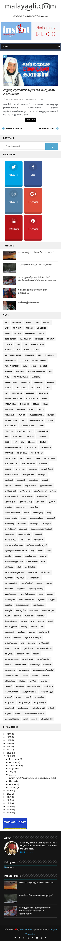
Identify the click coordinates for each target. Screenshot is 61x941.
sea (22, 442)
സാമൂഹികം (39, 697)
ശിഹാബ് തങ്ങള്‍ (11, 692)
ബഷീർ (7, 616)
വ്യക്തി (8, 686)
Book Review (10, 339)
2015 (9, 793)
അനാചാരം (20, 469)
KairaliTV (35, 377)
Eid (39, 355)
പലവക (50, 594)
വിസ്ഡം (32, 681)
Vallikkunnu (49, 458)
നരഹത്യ (9, 589)
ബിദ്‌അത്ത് (29, 616)
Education (29, 355)
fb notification (12, 366)
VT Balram (43, 464)
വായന (25, 675)
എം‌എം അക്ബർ (11, 496)
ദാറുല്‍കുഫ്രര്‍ (11, 583)
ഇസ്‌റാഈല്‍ (25, 491)
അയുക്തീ (21, 480)
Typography (10, 458)
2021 (9, 743)
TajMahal (9, 453)
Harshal (8, 371)
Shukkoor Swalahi (13, 447)
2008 (9, 809)
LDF (6, 393)
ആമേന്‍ (18, 485)
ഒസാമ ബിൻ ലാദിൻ (12, 513)
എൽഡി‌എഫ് (10, 502)
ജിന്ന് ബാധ (9, 567)
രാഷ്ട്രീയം (9, 654)
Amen (7, 328)
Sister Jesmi (31, 447)
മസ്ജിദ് (34, 627)
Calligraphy (25, 339)
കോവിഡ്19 (38, 540)
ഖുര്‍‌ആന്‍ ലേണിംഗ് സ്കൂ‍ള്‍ (36, 545)
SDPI (15, 442)
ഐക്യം (8, 507)
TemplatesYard (27, 929)
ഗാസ (40, 551)
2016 (9, 790)
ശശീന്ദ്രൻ (48, 686)
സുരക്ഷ (8, 713)
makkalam (30, 393)
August (12, 768)
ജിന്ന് (43, 561)
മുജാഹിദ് (17, 637)
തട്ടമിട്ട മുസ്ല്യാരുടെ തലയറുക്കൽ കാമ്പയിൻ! (32, 778)
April (11, 774)
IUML (7, 377)
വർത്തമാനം (24, 670)
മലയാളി (23, 627)
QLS (31, 431)
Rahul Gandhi (42, 431)
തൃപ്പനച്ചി (19, 578)
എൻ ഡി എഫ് (27, 496)
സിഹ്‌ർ (51, 708)
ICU (50, 371)
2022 (9, 740)
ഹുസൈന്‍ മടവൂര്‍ (12, 719)
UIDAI (29, 458)
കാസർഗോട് (10, 529)
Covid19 (8, 344)
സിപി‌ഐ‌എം (23, 708)
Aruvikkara (30, 333)
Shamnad (42, 442)
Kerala (8, 388)
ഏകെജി (51, 502)
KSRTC (47, 388)
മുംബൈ (31, 643)
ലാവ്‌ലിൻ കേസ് (23, 654)
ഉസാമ (53, 491)
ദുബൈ (39, 583)
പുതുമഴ (41, 599)
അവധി (45, 480)
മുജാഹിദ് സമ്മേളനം (33, 637)
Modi (41, 409)
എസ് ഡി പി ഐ (25, 502)
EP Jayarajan (10, 361)
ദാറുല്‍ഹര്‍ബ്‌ (26, 583)
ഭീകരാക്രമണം (11, 621)
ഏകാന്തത (40, 502)
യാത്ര (16, 648)
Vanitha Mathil (11, 464)
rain (7, 437)
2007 (9, 812)
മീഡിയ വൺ (44, 632)
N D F (23, 420)
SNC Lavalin (46, 447)
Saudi (7, 442)
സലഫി (28, 697)
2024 (9, 734)
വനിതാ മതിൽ (20, 665)
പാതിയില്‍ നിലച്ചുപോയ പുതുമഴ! (35, 264)
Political (9, 431)
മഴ (42, 627)
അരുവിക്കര (33, 480)
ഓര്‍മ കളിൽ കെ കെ (28, 302)
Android (29, 328)
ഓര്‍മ (26, 513)
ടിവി (18, 567)
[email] (37, 937)
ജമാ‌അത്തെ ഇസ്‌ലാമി (14, 561)
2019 (9, 749)
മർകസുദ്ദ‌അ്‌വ (11, 627)
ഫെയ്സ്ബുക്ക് (48, 610)
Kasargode (38, 382)
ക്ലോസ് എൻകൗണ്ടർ (14, 545)
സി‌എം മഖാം (10, 703)
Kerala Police (21, 388)
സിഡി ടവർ (9, 708)
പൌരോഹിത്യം (22, 605)
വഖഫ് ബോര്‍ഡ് (43, 659)
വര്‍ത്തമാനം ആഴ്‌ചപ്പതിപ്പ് (43, 670)
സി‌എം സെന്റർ (40, 703)
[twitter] (15, 937)
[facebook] (19, 937)
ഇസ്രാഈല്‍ (10, 491)
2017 (9, 756)
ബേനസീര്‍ (41, 616)
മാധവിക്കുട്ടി (9, 632)
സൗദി (17, 713)
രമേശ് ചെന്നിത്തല (44, 648)
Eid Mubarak (50, 355)
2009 (9, 806)
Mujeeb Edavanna (36, 415)
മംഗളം (24, 621)
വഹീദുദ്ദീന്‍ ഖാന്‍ (11, 675)
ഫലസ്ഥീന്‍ (33, 610)
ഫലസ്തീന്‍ (8, 610)
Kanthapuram (11, 382)
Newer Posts (14, 128)
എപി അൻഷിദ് (42, 496)
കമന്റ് (48, 513)
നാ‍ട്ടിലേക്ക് (21, 589)
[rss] (32, 937)
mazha (44, 399)
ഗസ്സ (32, 551)
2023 (9, 737)
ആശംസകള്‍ (30, 485)
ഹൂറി (25, 719)
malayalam (43, 393)
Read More (30, 119)
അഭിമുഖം (42, 475)
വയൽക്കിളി (34, 665)
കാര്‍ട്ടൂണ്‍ (47, 523)
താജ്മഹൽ (32, 572)
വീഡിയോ (44, 681)
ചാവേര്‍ (18, 556)
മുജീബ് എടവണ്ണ (11, 643)
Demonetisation (12, 350)
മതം (32, 621)
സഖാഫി (8, 697)
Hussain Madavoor (36, 371)
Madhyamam (17, 393)
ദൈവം (49, 583)
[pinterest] (45, 937)
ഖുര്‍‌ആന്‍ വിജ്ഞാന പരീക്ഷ (16, 551)
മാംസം (32, 632)
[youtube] (41, 937)
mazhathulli (10, 404)
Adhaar (29, 323)
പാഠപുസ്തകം (10, 599)
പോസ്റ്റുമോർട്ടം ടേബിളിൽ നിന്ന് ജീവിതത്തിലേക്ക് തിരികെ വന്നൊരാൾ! (37, 279)
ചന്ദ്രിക (8, 556)
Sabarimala (43, 437)
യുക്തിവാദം (28, 648)
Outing (50, 420)
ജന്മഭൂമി (43, 556)
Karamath (25, 382)
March (12, 781)
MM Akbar (21, 409)
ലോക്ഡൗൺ (27, 659)
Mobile (32, 409)
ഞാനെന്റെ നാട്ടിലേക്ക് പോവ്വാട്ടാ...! (36, 252)
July (11, 771)
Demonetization (31, 350)
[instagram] (28, 937)
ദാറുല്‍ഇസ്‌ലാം (33, 578)
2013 (9, 800)
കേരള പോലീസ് (24, 534)
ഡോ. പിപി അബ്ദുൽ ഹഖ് (14, 572)
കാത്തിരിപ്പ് (9, 523)
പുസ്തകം (51, 599)
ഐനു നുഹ (21, 507)
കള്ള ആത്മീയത (36, 518)
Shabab (31, 442)
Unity (37, 458)
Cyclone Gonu (37, 344)
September (14, 765)
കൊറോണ (25, 540)
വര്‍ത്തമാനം (10, 670)
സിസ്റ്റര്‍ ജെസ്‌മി (38, 708)
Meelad (36, 404)
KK (32, 388)
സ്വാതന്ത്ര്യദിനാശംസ (34, 713)
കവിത (23, 518)
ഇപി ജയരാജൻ (46, 485)
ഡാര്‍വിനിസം (30, 567)
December (14, 759)
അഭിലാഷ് (9, 480)
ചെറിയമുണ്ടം (30, 556)
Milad (45, 404)
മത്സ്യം (41, 621)
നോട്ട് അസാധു (11, 594)
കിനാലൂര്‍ (23, 529)
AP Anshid (41, 328)
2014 (6, 323)
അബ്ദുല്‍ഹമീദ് (28, 475)
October (13, 762)
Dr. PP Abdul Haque (13, 355)
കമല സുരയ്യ (11, 518)
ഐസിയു (34, 507)
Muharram (9, 415)
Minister (9, 409)
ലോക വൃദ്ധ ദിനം (11, 659)
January (13, 787)
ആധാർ (8, 485)
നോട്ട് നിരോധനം (28, 594)
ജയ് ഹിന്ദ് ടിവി (31, 561)
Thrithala (22, 453)
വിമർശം (22, 681)
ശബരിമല (19, 686)
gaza (25, 366)
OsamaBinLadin (36, 420)
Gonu (33, 366)
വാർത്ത (45, 675)
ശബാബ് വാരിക (33, 686)
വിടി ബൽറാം (10, 681)
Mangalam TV (32, 399)
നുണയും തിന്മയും (36, 589)
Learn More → (26, 851)
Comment (39, 339)
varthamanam (28, 464)
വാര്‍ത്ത (35, 675)
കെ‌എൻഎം (9, 534)
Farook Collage (39, 361)
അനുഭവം (33, 469)
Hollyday (20, 371)
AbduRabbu (17, 323)
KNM (39, 388)
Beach (41, 333)
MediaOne (24, 404)
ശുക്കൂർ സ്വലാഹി (29, 692)
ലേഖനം (36, 654)
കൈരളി (38, 534)
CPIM (17, 344)
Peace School (11, 426)
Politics (21, 431)
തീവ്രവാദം (45, 572)
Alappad (46, 323)
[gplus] (23, 937)
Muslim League (11, 420)
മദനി (50, 621)
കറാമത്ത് (51, 518)
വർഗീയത (47, 665)
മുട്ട (22, 643)
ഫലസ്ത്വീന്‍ (20, 610)
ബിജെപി (17, 616)
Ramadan (30, 437)
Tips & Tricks (36, 453)
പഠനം (40, 594)
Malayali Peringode (13, 399)
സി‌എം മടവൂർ (24, 703)
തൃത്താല (8, 578)
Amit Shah (17, 328)
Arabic (7, 333)
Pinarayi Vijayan (28, 426)
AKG (37, 323)
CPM (25, 344)
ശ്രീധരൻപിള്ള (47, 692)
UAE (21, 458)
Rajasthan (17, 437)
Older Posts (47, 128)
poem (41, 426)
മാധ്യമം (21, 632)
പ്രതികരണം (38, 605)
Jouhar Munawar (20, 377)
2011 (9, 803)
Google (43, 366)
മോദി (7, 648)
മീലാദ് (7, 637)
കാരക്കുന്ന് (34, 523)
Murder (50, 415)
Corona (50, 339)
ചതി (48, 551)
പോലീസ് (8, 605)
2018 (9, 752)
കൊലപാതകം (11, 540)
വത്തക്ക (8, 665)
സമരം (18, 697)
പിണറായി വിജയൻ (26, 599)
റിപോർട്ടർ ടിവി (47, 719)
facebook (24, 361)
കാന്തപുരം (21, 523)
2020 (9, 746)
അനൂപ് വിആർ (47, 469)
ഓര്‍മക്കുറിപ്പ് (37, 513)
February (13, 784)
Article (17, 333)
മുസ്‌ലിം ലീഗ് (44, 643)
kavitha (50, 382)
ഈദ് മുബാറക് (40, 491)
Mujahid (21, 415)
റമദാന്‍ (34, 719)
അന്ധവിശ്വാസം (12, 475)
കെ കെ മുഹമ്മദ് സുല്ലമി (41, 529)
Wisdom (8, 469)
